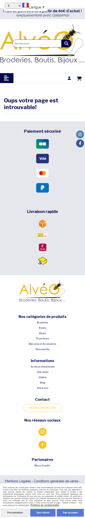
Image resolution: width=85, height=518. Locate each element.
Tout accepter (70, 512)
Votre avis (42, 388)
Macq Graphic (42, 465)
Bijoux (42, 333)
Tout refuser (43, 512)
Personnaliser (15, 512)
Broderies (42, 322)
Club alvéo (42, 372)
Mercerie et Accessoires (42, 343)
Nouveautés (42, 349)
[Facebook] (80, 143)
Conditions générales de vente (56, 481)
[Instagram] (80, 134)
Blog (42, 382)
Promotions (42, 338)
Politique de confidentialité (44, 505)
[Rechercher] (66, 43)
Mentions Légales (18, 481)
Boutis (42, 327)
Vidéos (42, 377)
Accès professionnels (43, 366)
